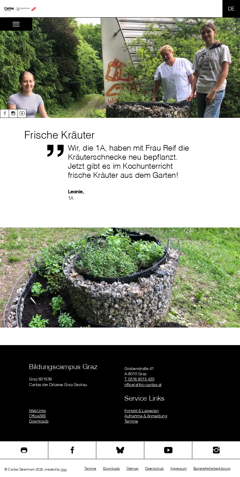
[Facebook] (4, 113)
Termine (131, 421)
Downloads (39, 421)
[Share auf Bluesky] (120, 450)
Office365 (37, 416)
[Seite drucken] (24, 450)
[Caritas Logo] (20, 9)
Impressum (178, 468)
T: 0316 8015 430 (139, 379)
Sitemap (132, 468)
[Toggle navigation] (16, 24)
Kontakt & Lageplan (141, 410)
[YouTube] (168, 450)
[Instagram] (13, 113)
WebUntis (37, 410)
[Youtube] (22, 113)
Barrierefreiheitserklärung (211, 468)
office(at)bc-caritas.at (143, 384)
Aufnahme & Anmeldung (145, 416)
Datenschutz (154, 468)
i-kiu (64, 469)
